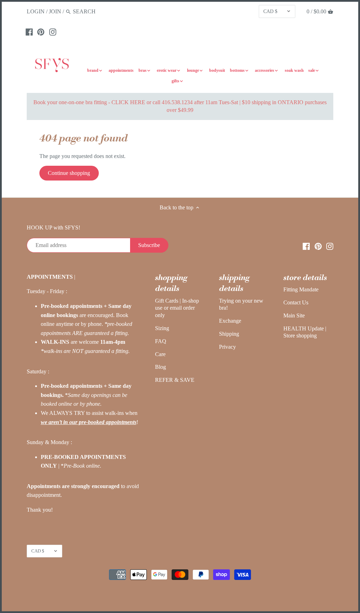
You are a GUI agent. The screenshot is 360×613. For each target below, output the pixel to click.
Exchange (230, 321)
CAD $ (270, 11)
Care (160, 354)
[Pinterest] (40, 31)
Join (55, 11)
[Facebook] (29, 31)
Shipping (229, 334)
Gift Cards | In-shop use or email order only (177, 308)
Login (36, 11)
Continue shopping (69, 173)
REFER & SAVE (174, 380)
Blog (160, 367)
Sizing (162, 328)
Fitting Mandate (301, 289)
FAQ (160, 341)
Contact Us (295, 302)
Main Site (294, 315)
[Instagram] (52, 31)
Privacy (227, 347)
